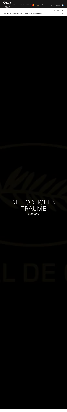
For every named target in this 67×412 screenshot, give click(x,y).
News (5, 13)
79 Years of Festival (16, 13)
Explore (30, 13)
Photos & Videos (24, 13)
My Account (57, 10)
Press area (39, 13)
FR (61, 10)
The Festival (9, 13)
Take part (35, 13)
